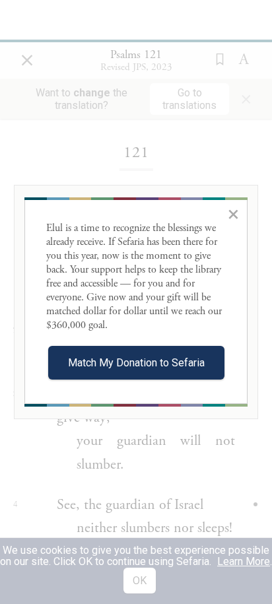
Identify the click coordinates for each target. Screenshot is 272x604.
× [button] (233, 213)
